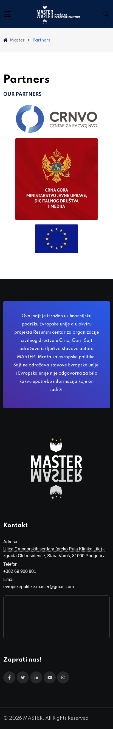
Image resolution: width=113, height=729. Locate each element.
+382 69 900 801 (19, 571)
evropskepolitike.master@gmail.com (38, 586)
